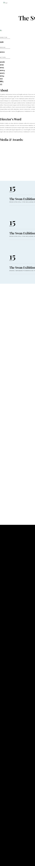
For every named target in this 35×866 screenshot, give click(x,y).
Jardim (2, 680)
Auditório (4, 675)
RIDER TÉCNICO (5, 685)
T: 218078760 (4, 842)
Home (2, 673)
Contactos (4, 683)
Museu (2, 678)
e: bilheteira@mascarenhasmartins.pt (15, 848)
